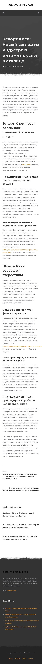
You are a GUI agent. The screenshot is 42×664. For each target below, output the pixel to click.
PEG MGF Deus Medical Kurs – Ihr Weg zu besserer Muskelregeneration (21, 526)
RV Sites (17, 659)
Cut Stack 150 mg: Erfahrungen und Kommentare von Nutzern (18, 514)
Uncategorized (19, 66)
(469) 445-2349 (11, 590)
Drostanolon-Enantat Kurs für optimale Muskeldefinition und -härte (20, 538)
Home (10, 659)
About (24, 659)
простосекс (26, 164)
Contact (30, 659)
